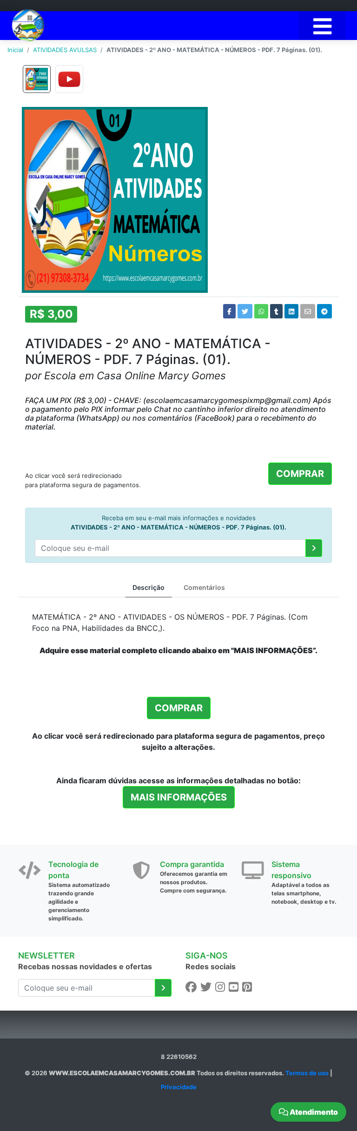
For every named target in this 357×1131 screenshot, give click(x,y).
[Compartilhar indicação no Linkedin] (291, 311)
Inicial (15, 49)
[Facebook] (191, 987)
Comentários (204, 587)
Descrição (148, 587)
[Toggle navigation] (322, 26)
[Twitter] (206, 987)
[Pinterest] (247, 987)
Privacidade (179, 1087)
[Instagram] (220, 987)
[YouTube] (233, 987)
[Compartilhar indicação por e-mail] (307, 311)
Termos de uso (307, 1073)
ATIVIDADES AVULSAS (65, 49)
